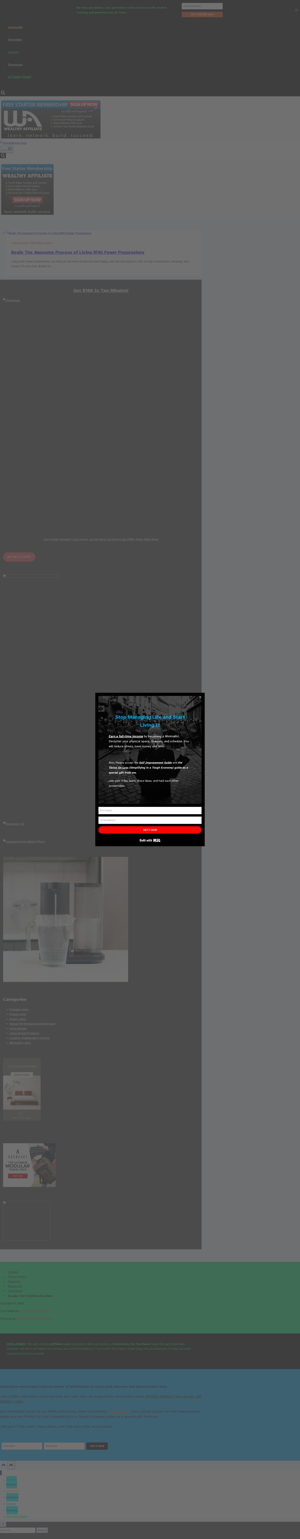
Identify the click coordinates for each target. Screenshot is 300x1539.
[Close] (200, 697)
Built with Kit (150, 840)
